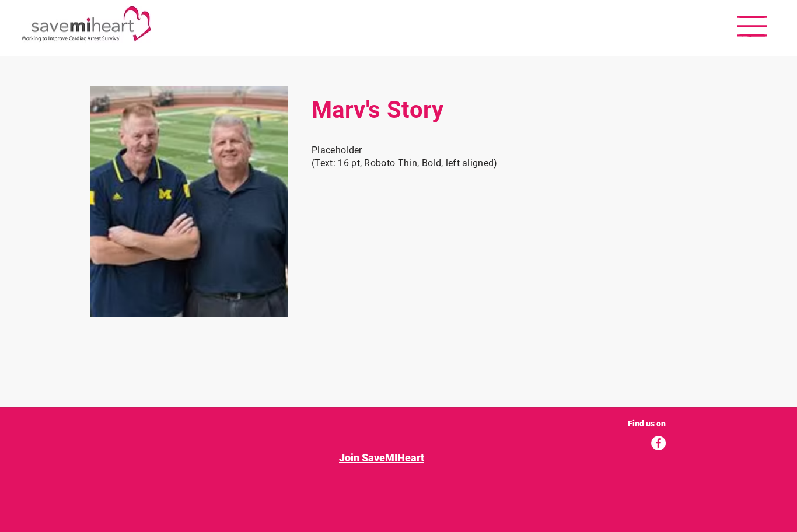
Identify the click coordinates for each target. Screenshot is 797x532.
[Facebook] (658, 443)
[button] (752, 26)
